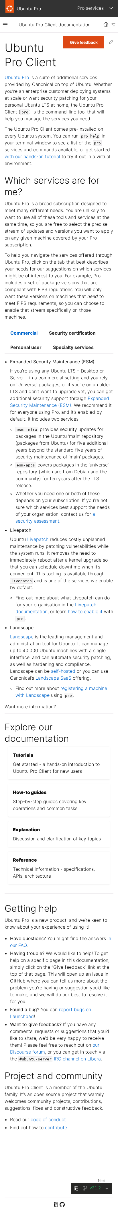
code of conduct (48, 1119)
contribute (56, 1127)
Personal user (26, 347)
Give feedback (84, 42)
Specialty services (73, 347)
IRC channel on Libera (77, 1059)
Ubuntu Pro (17, 77)
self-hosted (63, 671)
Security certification (72, 333)
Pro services (90, 8)
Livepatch (37, 539)
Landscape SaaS (53, 678)
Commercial (24, 333)
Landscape (22, 637)
